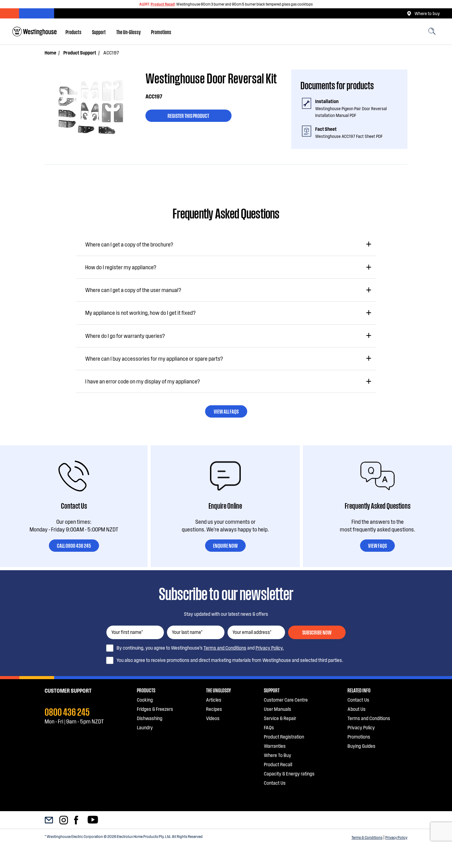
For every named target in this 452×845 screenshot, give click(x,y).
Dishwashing (149, 718)
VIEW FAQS (377, 545)
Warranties (275, 746)
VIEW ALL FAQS (226, 411)
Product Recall (163, 4)
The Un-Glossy (128, 31)
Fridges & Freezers (155, 709)
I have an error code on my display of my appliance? (142, 381)
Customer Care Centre (286, 700)
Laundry (145, 727)
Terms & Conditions (367, 837)
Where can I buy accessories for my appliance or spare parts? (154, 358)
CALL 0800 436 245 (74, 545)
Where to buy (427, 13)
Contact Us (275, 783)
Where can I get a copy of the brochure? (129, 244)
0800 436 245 (67, 711)
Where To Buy (277, 755)
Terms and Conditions (225, 648)
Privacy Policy (396, 837)
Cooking (145, 700)
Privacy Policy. (270, 648)
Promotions (161, 31)
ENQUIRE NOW (225, 545)
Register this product (188, 115)
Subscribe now (316, 632)
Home (50, 52)
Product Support (79, 52)
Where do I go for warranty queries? (125, 335)
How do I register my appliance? (120, 267)
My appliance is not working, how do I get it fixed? (140, 312)
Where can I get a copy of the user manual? (133, 289)
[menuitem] (73, 31)
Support (99, 31)
